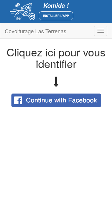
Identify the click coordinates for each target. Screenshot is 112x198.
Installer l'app (56, 16)
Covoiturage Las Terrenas (35, 31)
